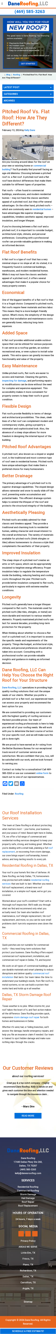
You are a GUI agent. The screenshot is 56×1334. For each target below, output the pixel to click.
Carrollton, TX (28, 1282)
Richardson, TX (28, 1270)
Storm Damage (28, 1194)
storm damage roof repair (26, 1017)
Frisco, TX (28, 1258)
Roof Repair (28, 1202)
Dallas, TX (28, 1276)
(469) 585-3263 (30, 11)
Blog (8, 75)
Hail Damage (28, 1198)
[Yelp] (21, 1233)
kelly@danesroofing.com (28, 1173)
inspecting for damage (14, 380)
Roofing (16, 75)
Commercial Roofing (28, 1190)
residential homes (41, 209)
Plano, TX (28, 1264)
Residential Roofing (28, 1186)
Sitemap (28, 1301)
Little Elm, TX (28, 1252)
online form (42, 773)
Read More (28, 1115)
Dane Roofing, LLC (12, 687)
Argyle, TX (28, 1288)
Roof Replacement (28, 1205)
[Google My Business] (28, 1233)
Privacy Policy (28, 1241)
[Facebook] (35, 1233)
